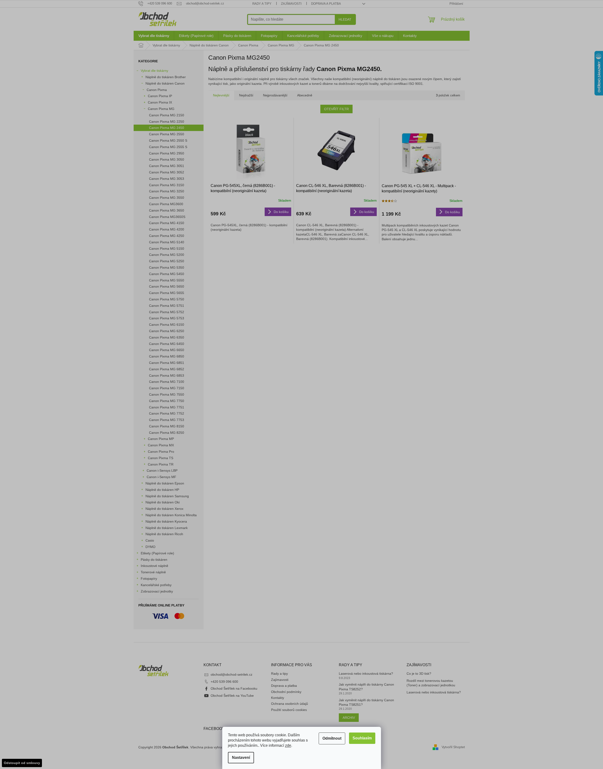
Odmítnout (331, 738)
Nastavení (241, 757)
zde (288, 745)
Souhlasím (362, 738)
